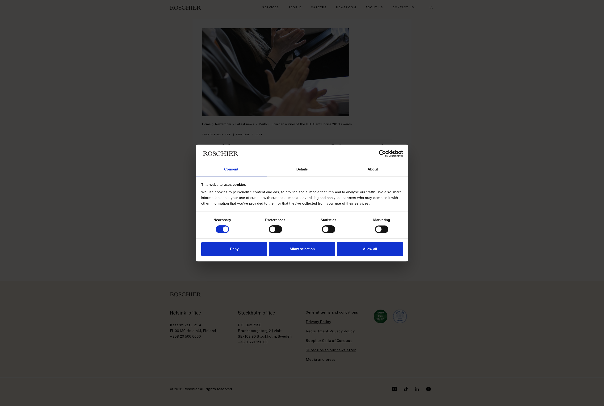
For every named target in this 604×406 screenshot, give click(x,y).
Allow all (370, 249)
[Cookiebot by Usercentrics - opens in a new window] (382, 153)
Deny (234, 249)
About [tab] (373, 169)
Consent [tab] (231, 169)
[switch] (275, 229)
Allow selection (302, 249)
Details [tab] (302, 169)
